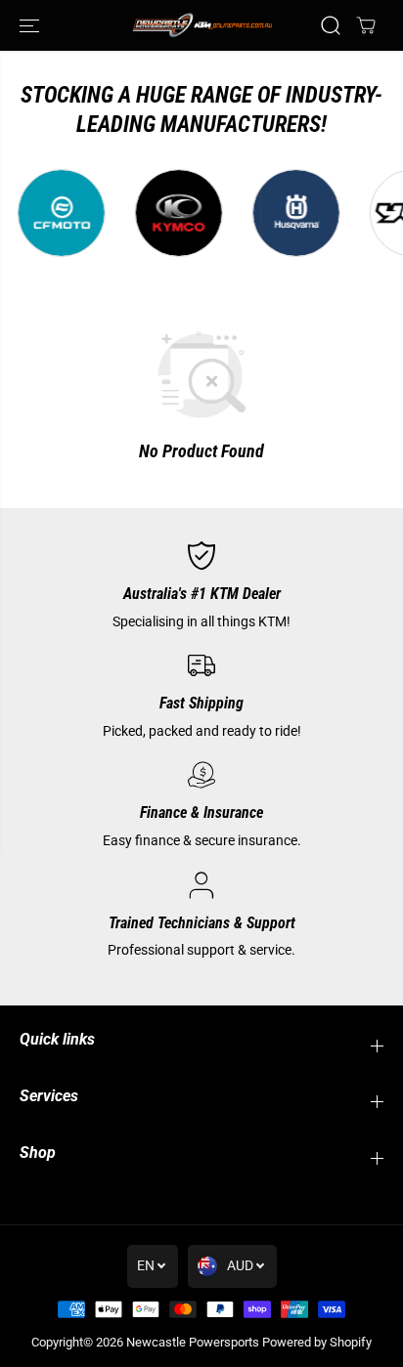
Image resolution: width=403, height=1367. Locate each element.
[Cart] (365, 25)
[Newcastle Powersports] (201, 25)
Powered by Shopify (317, 1342)
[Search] (330, 25)
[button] (31, 25)
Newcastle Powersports (192, 1342)
